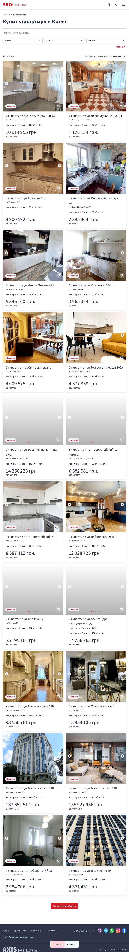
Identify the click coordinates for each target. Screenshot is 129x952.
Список (58, 944)
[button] (28, 108)
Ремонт (91, 40)
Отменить (121, 46)
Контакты (52, 930)
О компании (37, 930)
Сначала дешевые (118, 56)
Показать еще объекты (64, 906)
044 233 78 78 (82, 931)
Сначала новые (102, 56)
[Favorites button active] (117, 5)
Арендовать (20, 930)
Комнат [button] (7, 40)
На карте (71, 944)
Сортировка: (90, 56)
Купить (6, 930)
